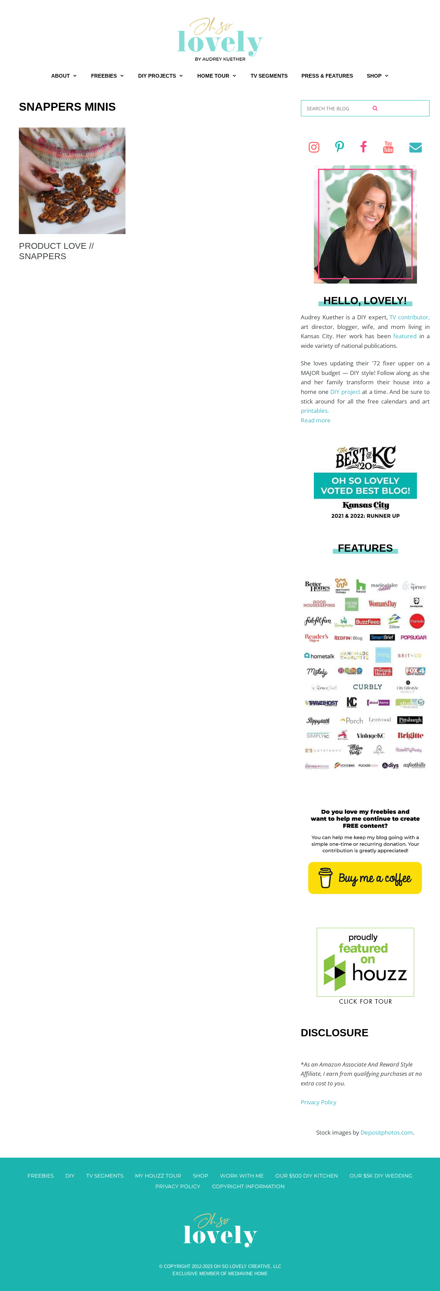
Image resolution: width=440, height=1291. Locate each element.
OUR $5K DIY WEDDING (381, 1175)
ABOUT (60, 76)
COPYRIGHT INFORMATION (248, 1186)
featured (406, 336)
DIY (70, 1175)
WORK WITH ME (242, 1175)
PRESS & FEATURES (327, 76)
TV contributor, (409, 317)
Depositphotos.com (387, 1132)
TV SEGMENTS (269, 76)
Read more (316, 420)
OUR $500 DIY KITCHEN (306, 1175)
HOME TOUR (213, 76)
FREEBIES (104, 76)
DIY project (346, 392)
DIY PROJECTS (157, 76)
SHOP (374, 76)
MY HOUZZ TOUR (158, 1175)
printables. (315, 411)
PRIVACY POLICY (177, 1186)
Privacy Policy (319, 1102)
